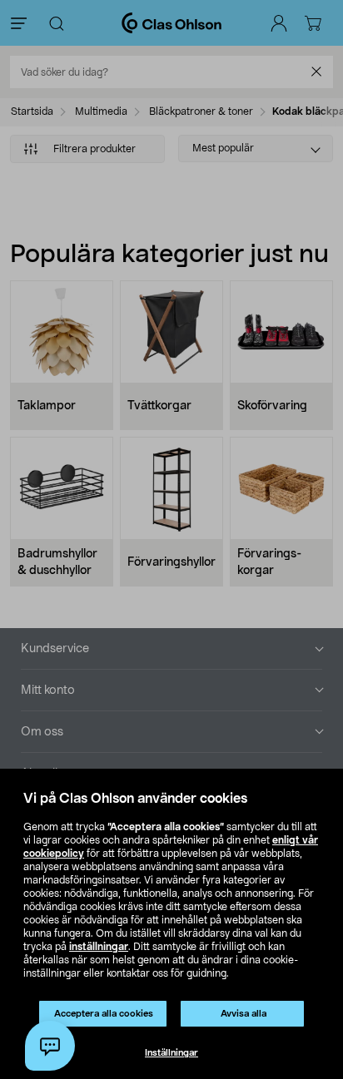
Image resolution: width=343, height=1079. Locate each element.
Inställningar (171, 1052)
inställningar (98, 947)
